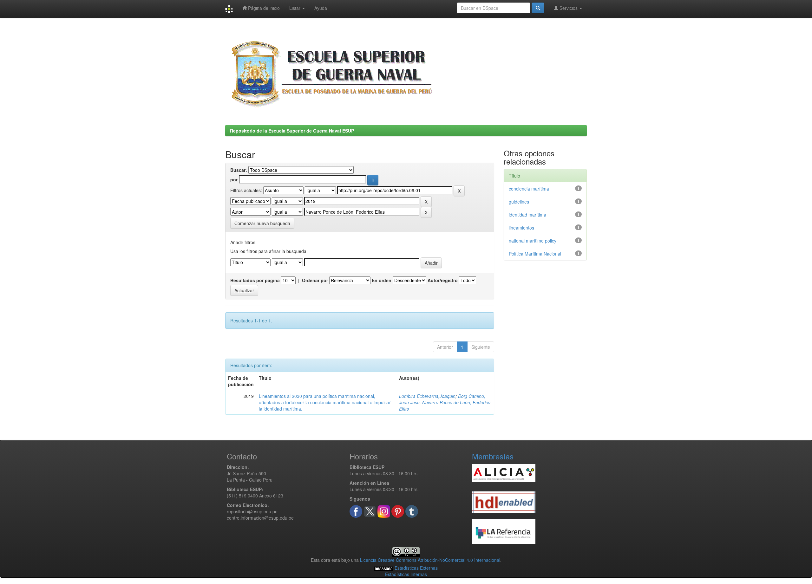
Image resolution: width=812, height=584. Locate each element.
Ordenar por (315, 280)
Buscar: (238, 170)
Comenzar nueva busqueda (262, 223)
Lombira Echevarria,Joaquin (427, 396)
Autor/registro (443, 280)
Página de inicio (263, 8)
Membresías (493, 456)
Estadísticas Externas (416, 568)
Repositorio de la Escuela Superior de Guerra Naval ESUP (292, 130)
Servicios (568, 8)
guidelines (519, 201)
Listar (295, 8)
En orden (381, 280)
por (234, 179)
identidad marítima (527, 214)
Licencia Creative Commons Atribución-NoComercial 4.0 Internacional (430, 560)
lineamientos (521, 227)
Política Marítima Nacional (535, 253)
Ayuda (320, 8)
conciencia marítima (529, 188)
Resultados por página (255, 280)
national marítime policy (532, 240)
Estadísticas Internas (406, 574)
